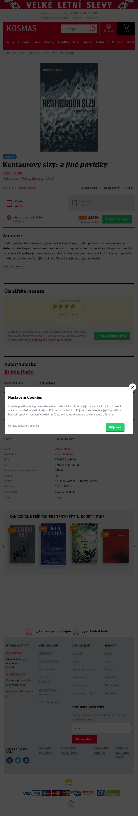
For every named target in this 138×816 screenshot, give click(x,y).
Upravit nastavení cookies (23, 425)
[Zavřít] (132, 387)
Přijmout (115, 427)
